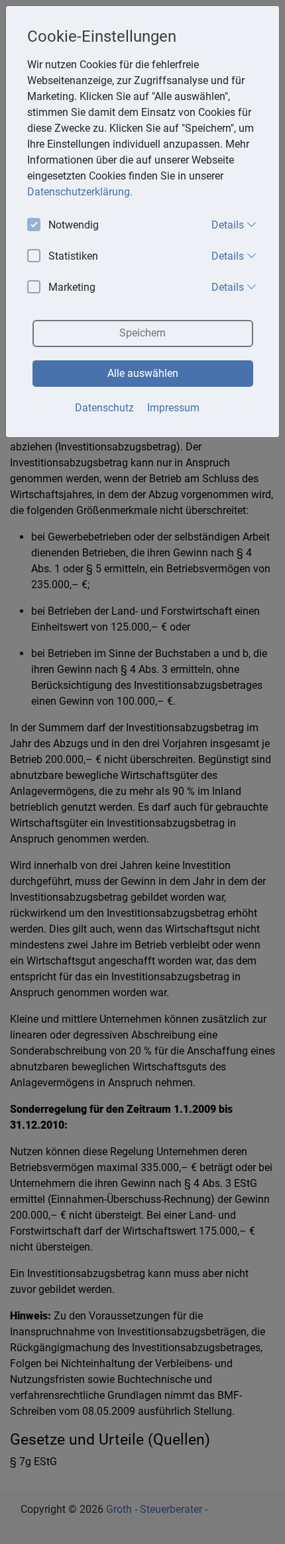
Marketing (71, 287)
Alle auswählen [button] (142, 373)
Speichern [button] (142, 333)
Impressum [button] (173, 407)
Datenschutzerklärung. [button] (80, 191)
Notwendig (73, 225)
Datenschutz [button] (104, 407)
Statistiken (73, 256)
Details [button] (229, 225)
